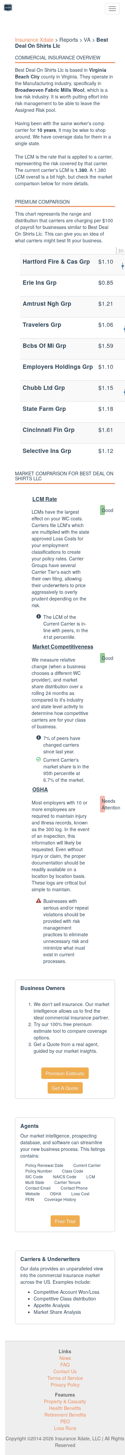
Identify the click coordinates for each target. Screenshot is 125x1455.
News (65, 1358)
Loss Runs (65, 1428)
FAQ (65, 1364)
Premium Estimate (65, 1073)
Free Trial (65, 1221)
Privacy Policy (65, 1384)
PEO (65, 1421)
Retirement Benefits (65, 1414)
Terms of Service (65, 1378)
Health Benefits (65, 1408)
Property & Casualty (65, 1401)
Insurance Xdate (34, 39)
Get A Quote (65, 1087)
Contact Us (65, 1371)
